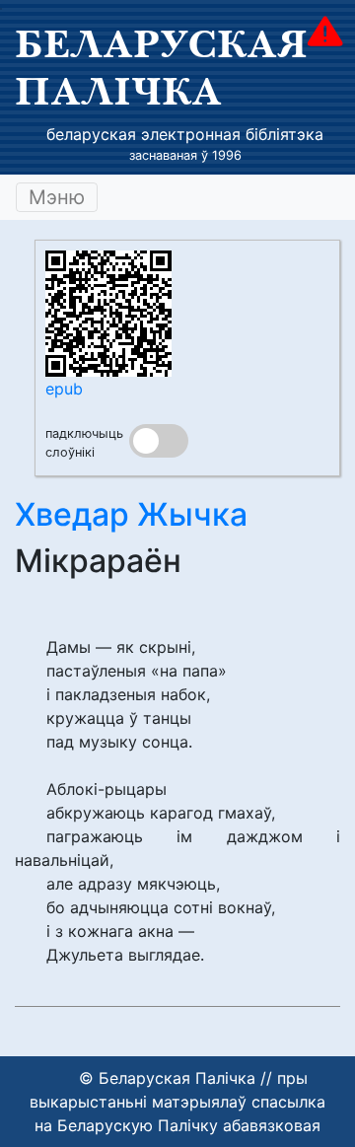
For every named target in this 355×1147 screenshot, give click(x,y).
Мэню (57, 197)
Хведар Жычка (131, 514)
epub (64, 388)
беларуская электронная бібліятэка (184, 134)
